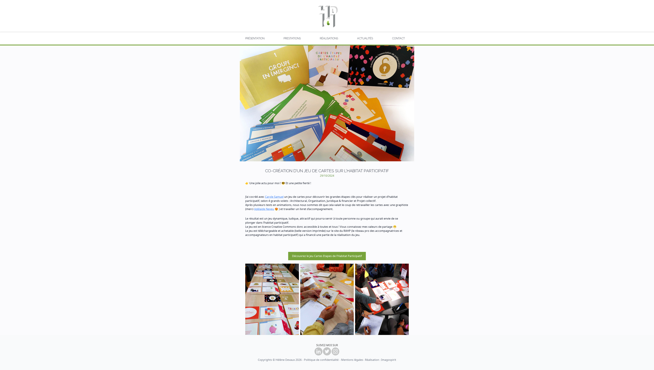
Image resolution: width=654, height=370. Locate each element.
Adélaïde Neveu (264, 209)
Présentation (254, 38)
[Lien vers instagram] (335, 351)
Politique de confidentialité (321, 360)
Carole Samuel (274, 197)
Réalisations (329, 38)
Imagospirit (388, 360)
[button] (327, 256)
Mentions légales (352, 360)
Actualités (365, 38)
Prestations (292, 38)
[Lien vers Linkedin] (318, 351)
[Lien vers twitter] (327, 351)
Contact (398, 38)
